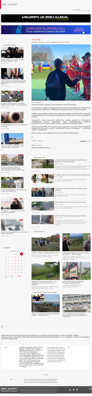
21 (18, 266)
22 (18, 269)
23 (18, 272)
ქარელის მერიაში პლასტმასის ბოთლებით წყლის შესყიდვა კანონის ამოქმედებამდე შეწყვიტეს (13, 82)
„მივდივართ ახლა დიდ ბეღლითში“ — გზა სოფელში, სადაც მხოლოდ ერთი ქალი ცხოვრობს (44, 283)
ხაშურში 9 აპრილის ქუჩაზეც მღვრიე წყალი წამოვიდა (70, 216)
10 (15, 254)
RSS (2, 149)
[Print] (34, 141)
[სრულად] (90, 171)
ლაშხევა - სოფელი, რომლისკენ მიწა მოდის (45, 252)
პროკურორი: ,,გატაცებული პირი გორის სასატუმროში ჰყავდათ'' (13, 211)
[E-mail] (40, 141)
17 (18, 254)
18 (18, 257)
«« (5, 251)
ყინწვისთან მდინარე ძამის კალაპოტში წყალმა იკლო (70, 202)
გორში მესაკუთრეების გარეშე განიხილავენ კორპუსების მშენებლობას (14, 190)
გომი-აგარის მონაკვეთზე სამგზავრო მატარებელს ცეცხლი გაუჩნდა (73, 282)
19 (18, 260)
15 (15, 269)
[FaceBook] (86, 46)
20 (18, 263)
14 (15, 266)
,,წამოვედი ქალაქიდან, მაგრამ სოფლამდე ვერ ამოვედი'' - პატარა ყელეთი (75, 253)
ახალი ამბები (5, 63)
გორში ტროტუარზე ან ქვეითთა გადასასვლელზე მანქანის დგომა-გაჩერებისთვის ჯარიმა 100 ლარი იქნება (13, 168)
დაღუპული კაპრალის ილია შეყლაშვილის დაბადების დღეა (72, 175)
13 (15, 263)
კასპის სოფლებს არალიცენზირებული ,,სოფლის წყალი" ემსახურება (12, 146)
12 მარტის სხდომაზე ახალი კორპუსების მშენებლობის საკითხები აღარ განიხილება (13, 104)
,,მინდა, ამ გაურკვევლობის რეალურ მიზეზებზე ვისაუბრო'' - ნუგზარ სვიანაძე (45, 314)
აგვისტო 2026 (15, 251)
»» (25, 251)
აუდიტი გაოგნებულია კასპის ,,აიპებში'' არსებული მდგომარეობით (12, 60)
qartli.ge (39, 145)
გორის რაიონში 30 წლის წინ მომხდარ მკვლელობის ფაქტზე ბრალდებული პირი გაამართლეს (74, 315)
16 (15, 272)
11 (15, 257)
